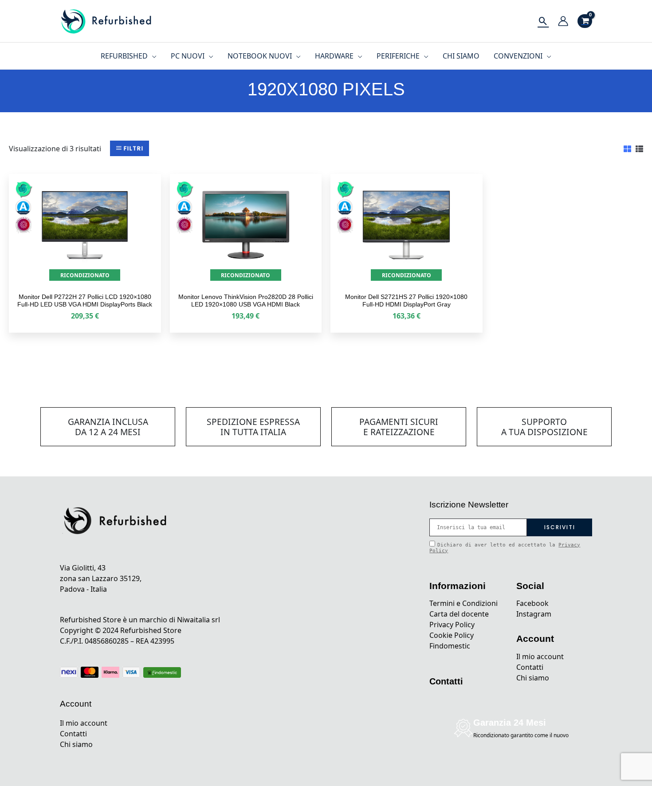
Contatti (73, 734)
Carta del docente (459, 614)
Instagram (533, 614)
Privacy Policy (452, 624)
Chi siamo (76, 744)
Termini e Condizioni (463, 603)
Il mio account (83, 723)
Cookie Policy (451, 635)
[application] (152, 56)
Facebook (532, 603)
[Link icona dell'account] (563, 21)
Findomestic (449, 646)
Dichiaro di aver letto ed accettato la (504, 548)
